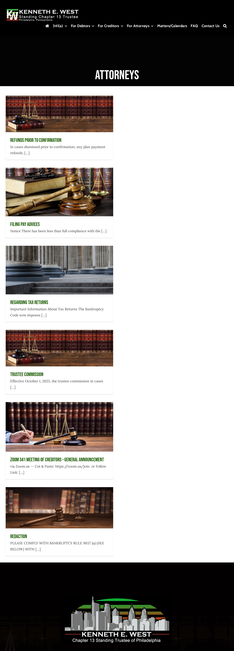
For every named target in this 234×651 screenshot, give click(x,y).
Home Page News (65, 121)
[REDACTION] (59, 507)
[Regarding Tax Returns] (59, 270)
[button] (225, 26)
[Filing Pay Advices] (59, 192)
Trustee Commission (59, 341)
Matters (75, 438)
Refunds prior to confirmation (59, 107)
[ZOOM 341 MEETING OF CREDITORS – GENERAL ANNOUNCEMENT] (59, 427)
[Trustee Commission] (59, 348)
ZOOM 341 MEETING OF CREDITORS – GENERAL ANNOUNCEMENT (59, 415)
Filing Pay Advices (59, 185)
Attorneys (50, 121)
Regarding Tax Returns (59, 263)
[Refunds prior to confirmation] (59, 114)
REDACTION (59, 501)
